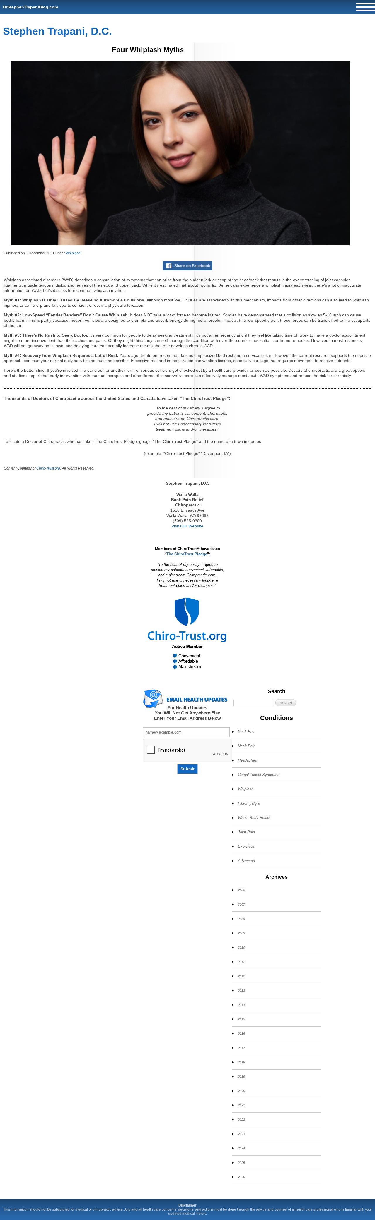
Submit (187, 769)
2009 (241, 933)
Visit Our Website (187, 526)
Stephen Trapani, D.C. (57, 31)
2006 (241, 890)
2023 (241, 1134)
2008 (241, 919)
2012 (241, 976)
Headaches (247, 760)
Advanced (246, 861)
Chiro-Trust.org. (48, 468)
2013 (241, 990)
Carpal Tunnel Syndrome (258, 774)
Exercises (246, 846)
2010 (241, 947)
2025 (241, 1162)
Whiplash (73, 253)
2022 (241, 1119)
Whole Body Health (254, 817)
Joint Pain (246, 832)
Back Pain (246, 731)
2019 (241, 1076)
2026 (241, 1177)
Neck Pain (246, 746)
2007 (241, 904)
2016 (241, 1033)
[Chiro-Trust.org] (187, 633)
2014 (241, 1005)
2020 (241, 1091)
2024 (241, 1148)
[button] (285, 702)
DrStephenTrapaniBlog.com (30, 7)
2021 (241, 1105)
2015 (241, 1019)
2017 (241, 1048)
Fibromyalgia (249, 803)
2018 (241, 1062)
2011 (241, 962)
